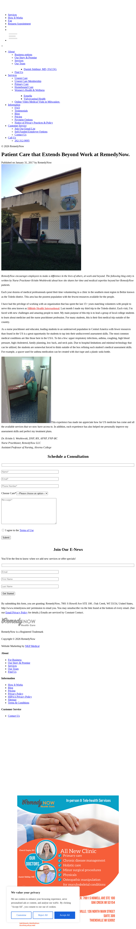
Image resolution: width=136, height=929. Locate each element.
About (11, 51)
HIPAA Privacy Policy (20, 696)
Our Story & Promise (26, 57)
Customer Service (17, 125)
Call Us (12, 137)
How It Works (15, 17)
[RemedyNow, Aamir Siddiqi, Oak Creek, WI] (18, 9)
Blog (17, 113)
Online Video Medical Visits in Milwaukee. (37, 101)
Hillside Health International (43, 308)
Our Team (20, 63)
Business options (23, 54)
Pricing (18, 116)
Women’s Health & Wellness (30, 90)
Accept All (65, 915)
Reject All (43, 915)
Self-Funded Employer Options (31, 131)
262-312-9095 (22, 140)
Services (12, 14)
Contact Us (20, 134)
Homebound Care (24, 87)
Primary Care (22, 84)
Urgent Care (21, 78)
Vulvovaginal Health (34, 98)
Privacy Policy (15, 693)
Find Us (19, 72)
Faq (10, 20)
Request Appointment (19, 23)
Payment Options (24, 119)
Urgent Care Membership (28, 81)
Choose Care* (8, 493)
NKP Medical (32, 646)
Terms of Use (27, 530)
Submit (6, 537)
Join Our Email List (25, 128)
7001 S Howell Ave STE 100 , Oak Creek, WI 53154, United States (97, 603)
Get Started (8, 593)
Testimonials (21, 110)
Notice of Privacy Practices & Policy (34, 122)
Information (14, 104)
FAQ (17, 107)
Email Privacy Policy (16, 612)
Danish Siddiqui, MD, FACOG (40, 69)
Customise (21, 915)
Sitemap (12, 699)
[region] (43, 904)
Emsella (28, 95)
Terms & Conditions (18, 702)
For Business (15, 659)
